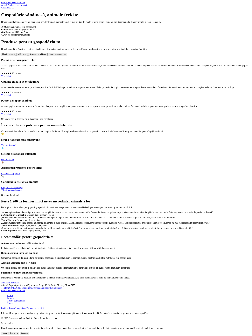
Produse (11, 5)
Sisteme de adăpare (37, 54)
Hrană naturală (8, 54)
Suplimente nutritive (57, 54)
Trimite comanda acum (11, 190)
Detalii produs (7, 159)
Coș (17, 5)
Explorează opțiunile (10, 173)
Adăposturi (22, 54)
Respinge (14, 333)
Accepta (24, 333)
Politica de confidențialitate (13, 308)
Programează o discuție (11, 187)
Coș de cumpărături (16, 300)
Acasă (4, 5)
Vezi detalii (6, 76)
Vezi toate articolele (10, 282)
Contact (23, 5)
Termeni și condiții (35, 308)
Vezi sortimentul (8, 145)
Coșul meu (6, 7)
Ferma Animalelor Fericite (13, 2)
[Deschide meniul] (13, 8)
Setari (4, 333)
